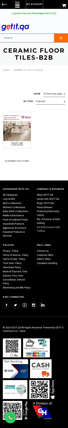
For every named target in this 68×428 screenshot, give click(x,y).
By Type (28, 101)
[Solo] (16, 410)
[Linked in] (42, 305)
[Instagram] (33, 305)
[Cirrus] (43, 410)
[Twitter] (15, 305)
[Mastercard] (15, 368)
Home (6, 70)
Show (37, 94)
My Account (34, 4)
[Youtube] (24, 305)
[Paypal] (12, 347)
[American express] (41, 368)
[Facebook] (6, 305)
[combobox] (27, 38)
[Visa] (36, 347)
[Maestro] (42, 389)
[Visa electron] (15, 389)
